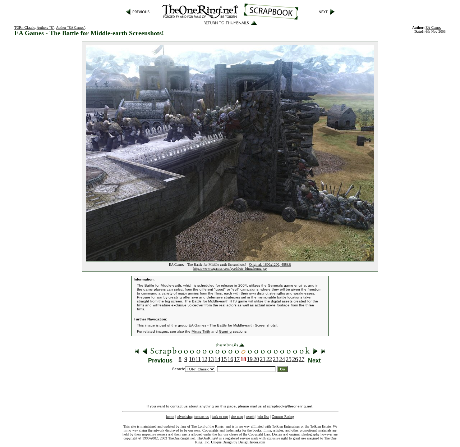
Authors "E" (45, 27)
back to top (220, 417)
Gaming (225, 331)
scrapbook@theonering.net (289, 406)
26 (295, 359)
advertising (185, 417)
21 (263, 359)
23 (276, 359)
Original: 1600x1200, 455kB (270, 264)
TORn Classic (24, 27)
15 (224, 359)
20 (256, 359)
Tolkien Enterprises (286, 426)
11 (198, 359)
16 (230, 359)
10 (192, 359)
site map (237, 417)
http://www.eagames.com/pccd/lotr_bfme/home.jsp (230, 268)
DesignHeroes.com (251, 442)
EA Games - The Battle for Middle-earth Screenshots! (233, 325)
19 (250, 359)
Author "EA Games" (70, 27)
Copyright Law (259, 434)
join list (263, 417)
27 (301, 359)
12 (204, 359)
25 (288, 359)
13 (211, 359)
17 (237, 359)
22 (269, 359)
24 (282, 359)
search (250, 417)
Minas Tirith (201, 331)
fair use (223, 434)
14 (217, 359)
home (170, 417)
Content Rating (283, 417)
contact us (201, 417)
